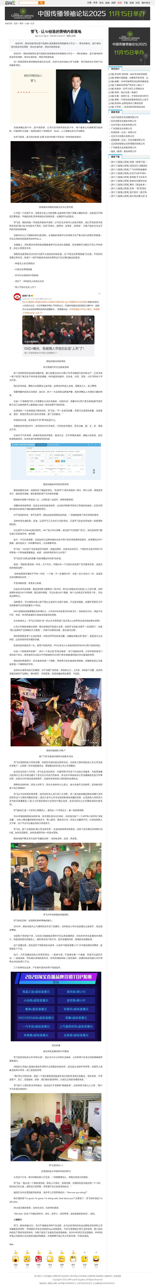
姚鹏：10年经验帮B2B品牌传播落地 (131, 81)
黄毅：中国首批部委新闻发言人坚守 (131, 99)
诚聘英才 (108, 1276)
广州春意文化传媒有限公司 (123, 147)
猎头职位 (65, 1276)
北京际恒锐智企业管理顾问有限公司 (128, 143)
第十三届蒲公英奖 (120, 162)
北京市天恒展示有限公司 (122, 136)
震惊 (16, 1265)
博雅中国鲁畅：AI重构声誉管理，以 (131, 78)
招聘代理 (57, 1276)
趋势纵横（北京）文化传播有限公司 (128, 140)
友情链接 (117, 1276)
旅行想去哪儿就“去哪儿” (141, 196)
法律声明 (91, 1276)
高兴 (73, 1265)
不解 (27, 1265)
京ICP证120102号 (84, 1283)
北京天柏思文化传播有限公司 (125, 117)
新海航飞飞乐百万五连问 (141, 177)
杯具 (50, 1265)
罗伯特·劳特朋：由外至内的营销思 (131, 74)
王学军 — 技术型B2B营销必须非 (130, 107)
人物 (27, 23)
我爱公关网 (71, 36)
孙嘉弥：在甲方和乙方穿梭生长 (129, 88)
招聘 (113, 3)
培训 (119, 3)
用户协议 (74, 1276)
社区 (138, 3)
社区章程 (82, 1276)
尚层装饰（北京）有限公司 (123, 132)
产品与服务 (47, 1276)
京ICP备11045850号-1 (67, 1283)
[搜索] (41, 2)
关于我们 (37, 1276)
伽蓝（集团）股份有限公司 (123, 151)
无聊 (62, 1265)
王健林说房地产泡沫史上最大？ (129, 85)
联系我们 (100, 1276)
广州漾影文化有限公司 (121, 128)
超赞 (96, 1265)
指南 (107, 3)
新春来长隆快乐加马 (139, 181)
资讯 (101, 3)
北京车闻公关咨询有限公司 (123, 125)
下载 (126, 3)
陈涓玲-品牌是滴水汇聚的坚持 (129, 103)
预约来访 (146, 3)
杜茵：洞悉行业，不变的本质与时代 (131, 96)
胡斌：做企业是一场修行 (126, 92)
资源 (132, 3)
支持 (85, 1265)
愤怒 (39, 1265)
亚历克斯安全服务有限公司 (123, 121)
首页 (16, 23)
